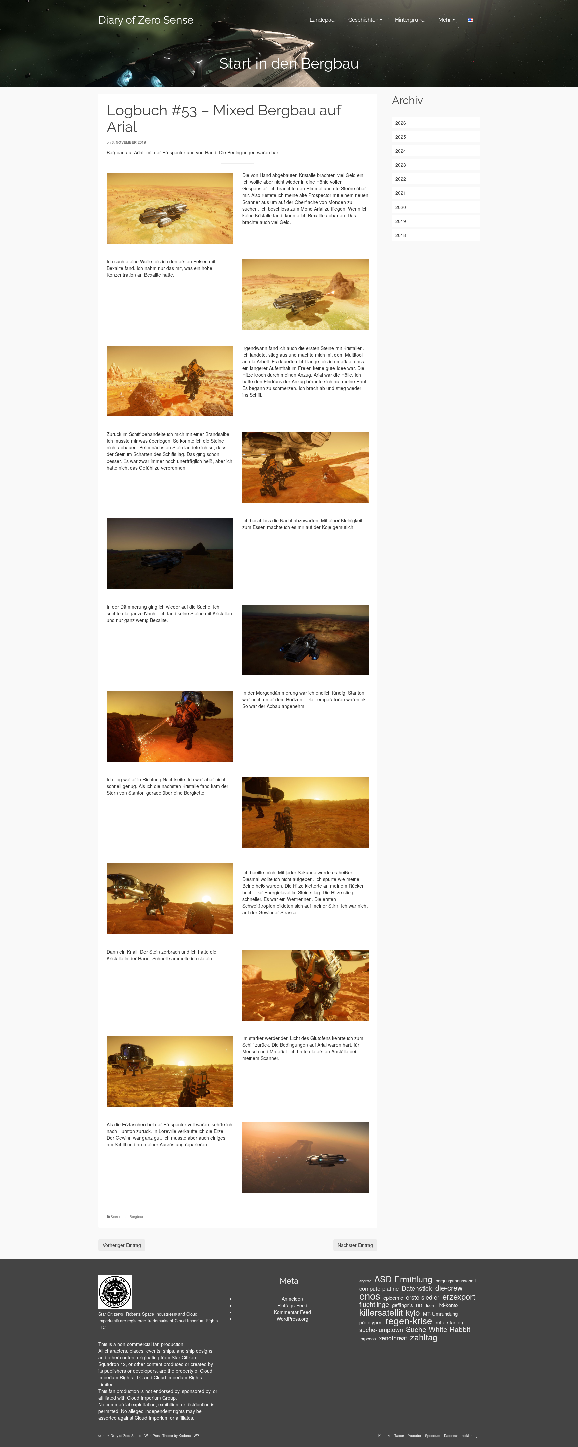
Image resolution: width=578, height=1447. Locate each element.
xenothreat (393, 1337)
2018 (400, 235)
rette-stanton (449, 1322)
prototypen (370, 1322)
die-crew (449, 1287)
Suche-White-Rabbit (438, 1329)
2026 (400, 122)
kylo (413, 1312)
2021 (400, 192)
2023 (400, 164)
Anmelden (292, 1298)
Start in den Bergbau (127, 1216)
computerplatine (379, 1288)
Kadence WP (189, 1435)
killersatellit (381, 1312)
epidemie (393, 1297)
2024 (400, 150)
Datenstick (417, 1288)
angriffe (365, 1280)
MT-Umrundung (440, 1313)
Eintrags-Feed (292, 1305)
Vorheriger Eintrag (122, 1245)
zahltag (424, 1336)
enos (369, 1295)
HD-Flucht (426, 1305)
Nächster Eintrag (355, 1245)
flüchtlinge (374, 1304)
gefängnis (402, 1305)
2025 (400, 136)
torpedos (367, 1338)
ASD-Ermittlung (403, 1278)
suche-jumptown (381, 1329)
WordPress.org (292, 1318)
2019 (400, 221)
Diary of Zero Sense (146, 20)
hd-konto (448, 1305)
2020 (400, 207)
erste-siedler (422, 1297)
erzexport (458, 1296)
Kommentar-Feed (292, 1312)
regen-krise (408, 1320)
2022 (400, 178)
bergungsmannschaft (456, 1280)
